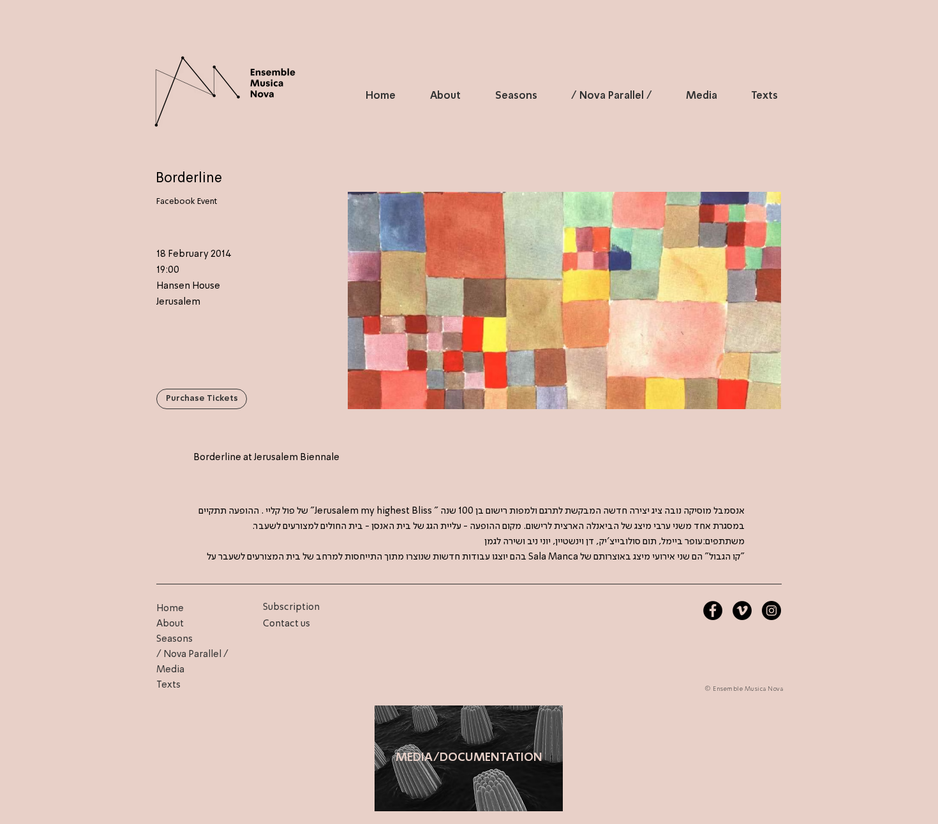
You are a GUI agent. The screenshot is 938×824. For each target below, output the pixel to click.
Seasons (174, 639)
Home (170, 608)
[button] (201, 399)
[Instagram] (771, 610)
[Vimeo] (742, 610)
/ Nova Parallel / (192, 654)
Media (170, 669)
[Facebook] (712, 610)
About (170, 623)
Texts (168, 685)
